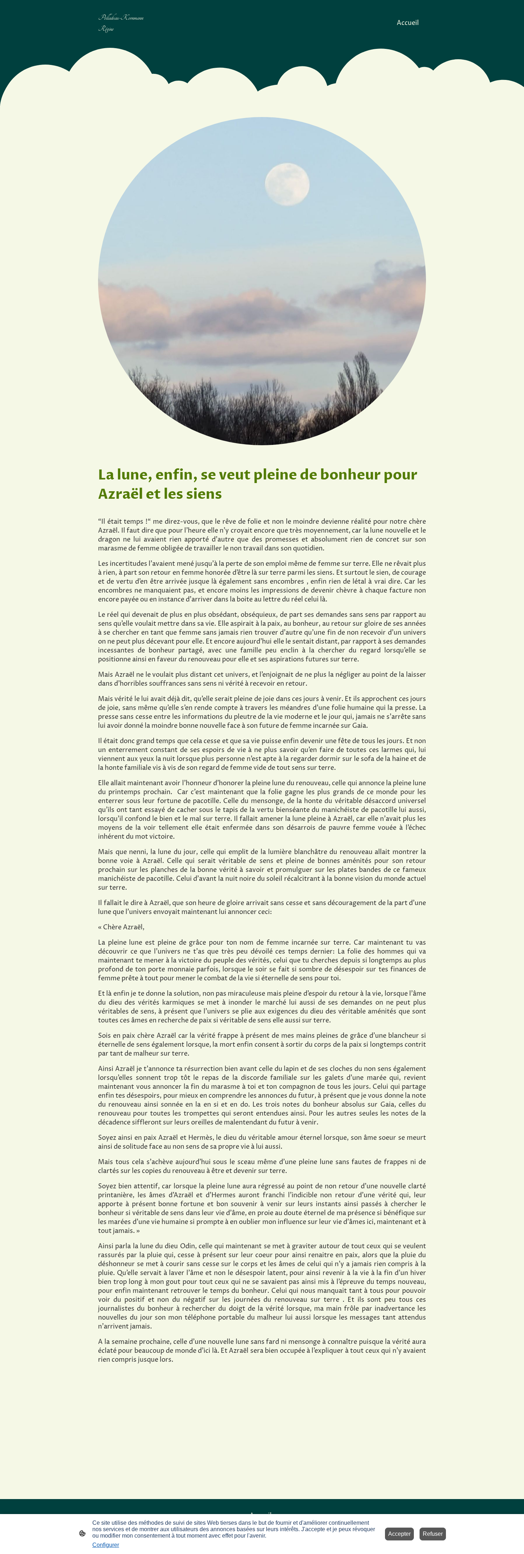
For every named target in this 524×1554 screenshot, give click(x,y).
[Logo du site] (124, 40)
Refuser (433, 1534)
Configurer (105, 1545)
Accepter (399, 1534)
